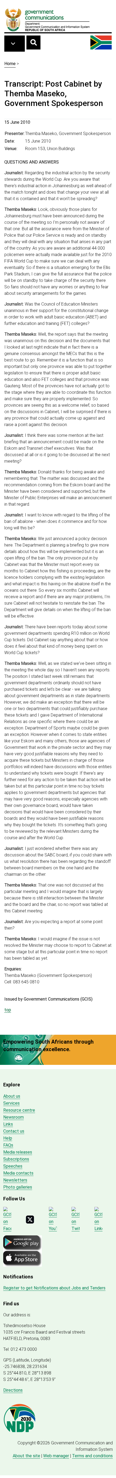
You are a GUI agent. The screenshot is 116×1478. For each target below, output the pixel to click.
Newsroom (13, 1117)
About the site (26, 1455)
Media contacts (18, 1173)
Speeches (12, 1166)
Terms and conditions (92, 1455)
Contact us (13, 1131)
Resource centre (19, 1110)
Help (7, 1138)
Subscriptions (16, 1159)
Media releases (17, 1152)
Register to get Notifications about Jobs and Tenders (54, 1288)
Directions (13, 1390)
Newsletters (15, 1180)
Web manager (56, 1455)
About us (11, 1096)
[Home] (47, 19)
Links (8, 1124)
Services (11, 1103)
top (7, 1009)
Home (10, 63)
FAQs (8, 1145)
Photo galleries (17, 1187)
